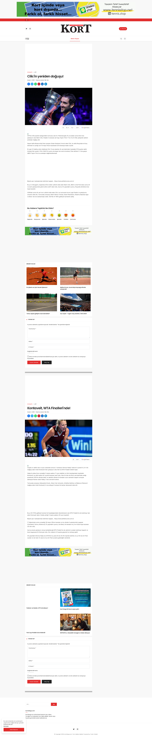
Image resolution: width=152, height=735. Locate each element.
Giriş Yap (123, 28)
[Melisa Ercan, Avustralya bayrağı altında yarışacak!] (75, 276)
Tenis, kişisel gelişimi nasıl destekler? (38, 314)
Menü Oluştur (75, 38)
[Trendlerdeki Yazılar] (26, 20)
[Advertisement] (58, 58)
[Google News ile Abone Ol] (85, 127)
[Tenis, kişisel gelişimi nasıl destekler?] (42, 302)
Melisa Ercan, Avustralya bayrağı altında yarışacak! (73, 288)
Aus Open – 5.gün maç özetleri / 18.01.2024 (73, 314)
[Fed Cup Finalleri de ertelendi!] (42, 622)
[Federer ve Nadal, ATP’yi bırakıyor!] (42, 597)
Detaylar (6, 726)
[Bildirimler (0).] (124, 38)
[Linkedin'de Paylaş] (42, 84)
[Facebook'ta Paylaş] (28, 84)
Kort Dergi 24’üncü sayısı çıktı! (69, 609)
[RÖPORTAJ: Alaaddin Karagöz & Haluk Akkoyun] (75, 622)
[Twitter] (26, 28)
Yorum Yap (31, 319)
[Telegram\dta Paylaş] (45, 84)
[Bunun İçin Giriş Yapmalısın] (63, 127)
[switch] (27, 39)
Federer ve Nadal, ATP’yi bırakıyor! (37, 608)
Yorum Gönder (34, 362)
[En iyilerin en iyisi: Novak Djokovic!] (42, 276)
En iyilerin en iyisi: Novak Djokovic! (37, 287)
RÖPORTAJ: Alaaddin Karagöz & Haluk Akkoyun (75, 633)
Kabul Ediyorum (14, 729)
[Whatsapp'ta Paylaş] (35, 84)
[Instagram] (30, 28)
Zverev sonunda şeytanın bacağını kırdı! (39, 20)
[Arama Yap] (121, 38)
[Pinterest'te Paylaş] (39, 84)
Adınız (31, 341)
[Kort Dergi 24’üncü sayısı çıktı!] (75, 597)
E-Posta (31, 347)
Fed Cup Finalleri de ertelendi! (36, 632)
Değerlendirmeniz (32, 351)
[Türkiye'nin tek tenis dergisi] (76, 28)
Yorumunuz (32, 329)
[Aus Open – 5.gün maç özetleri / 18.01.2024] (75, 302)
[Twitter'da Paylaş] (32, 84)
